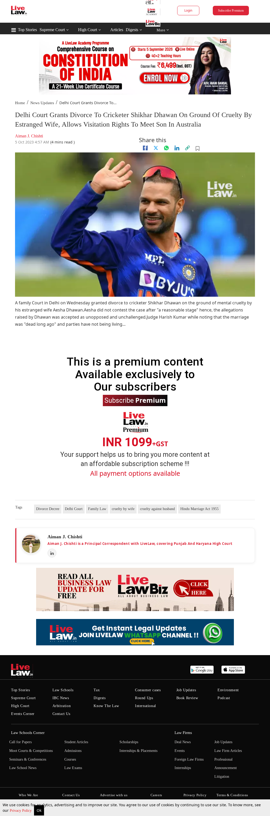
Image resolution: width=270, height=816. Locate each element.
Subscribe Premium (231, 10)
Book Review (187, 698)
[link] (187, 148)
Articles (116, 29)
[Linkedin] (177, 148)
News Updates (42, 103)
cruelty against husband (157, 509)
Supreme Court (52, 29)
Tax (97, 690)
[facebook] (145, 148)
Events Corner (23, 714)
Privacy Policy (21, 811)
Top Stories (27, 29)
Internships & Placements (138, 751)
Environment (228, 690)
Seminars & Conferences (27, 759)
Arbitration (61, 706)
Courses (70, 759)
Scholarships (128, 742)
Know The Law (106, 706)
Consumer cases (148, 690)
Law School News (22, 768)
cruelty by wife (123, 509)
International (145, 706)
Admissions (72, 751)
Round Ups (144, 698)
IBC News (60, 698)
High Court (87, 29)
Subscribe (135, 400)
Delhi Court (74, 509)
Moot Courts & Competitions (31, 751)
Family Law (97, 509)
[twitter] (155, 148)
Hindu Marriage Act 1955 (199, 509)
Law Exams (73, 768)
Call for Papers (20, 742)
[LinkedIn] (51, 553)
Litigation (221, 777)
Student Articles (76, 742)
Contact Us (61, 714)
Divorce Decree (47, 509)
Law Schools (63, 690)
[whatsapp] (166, 148)
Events (180, 751)
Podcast (224, 698)
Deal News (183, 742)
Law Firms (183, 733)
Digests (132, 29)
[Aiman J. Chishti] (31, 544)
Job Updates (186, 690)
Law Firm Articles (228, 751)
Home (20, 103)
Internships (183, 768)
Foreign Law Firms (189, 759)
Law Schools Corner (28, 733)
